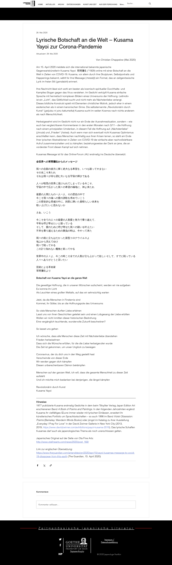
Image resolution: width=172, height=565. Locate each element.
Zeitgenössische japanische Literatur (86, 528)
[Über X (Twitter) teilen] (44, 465)
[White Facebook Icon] (60, 545)
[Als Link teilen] (50, 465)
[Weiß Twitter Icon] (60, 539)
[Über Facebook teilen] (37, 465)
